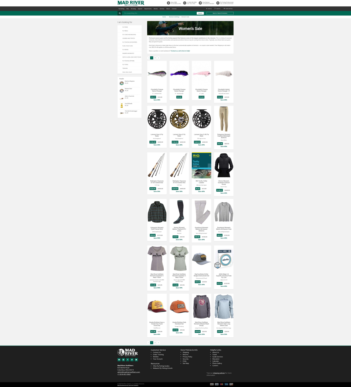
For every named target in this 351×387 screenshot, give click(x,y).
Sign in (210, 8)
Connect (174, 9)
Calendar (215, 361)
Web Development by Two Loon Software (127, 385)
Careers (215, 365)
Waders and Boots (128, 53)
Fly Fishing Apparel (128, 61)
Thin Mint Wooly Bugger (131, 111)
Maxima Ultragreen (130, 81)
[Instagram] (123, 359)
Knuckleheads (128, 103)
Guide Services (217, 357)
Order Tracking (158, 354)
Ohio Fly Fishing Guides (161, 366)
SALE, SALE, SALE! (127, 72)
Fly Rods (125, 27)
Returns (185, 354)
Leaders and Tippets (128, 38)
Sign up (218, 8)
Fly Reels (125, 31)
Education (215, 359)
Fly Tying (133, 9)
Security (185, 359)
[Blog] (136, 359)
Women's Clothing (174, 17)
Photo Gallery (217, 363)
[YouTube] (119, 359)
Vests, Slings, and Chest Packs (131, 57)
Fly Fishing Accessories (129, 42)
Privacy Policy (187, 357)
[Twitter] (132, 359)
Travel (214, 354)
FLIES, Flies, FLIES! (127, 46)
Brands (156, 9)
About (168, 9)
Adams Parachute (129, 96)
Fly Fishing (121, 9)
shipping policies (219, 373)
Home (164, 17)
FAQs (184, 361)
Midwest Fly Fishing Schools (162, 368)
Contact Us (157, 352)
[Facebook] (127, 359)
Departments (148, 9)
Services (162, 9)
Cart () (228, 8)
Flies (127, 9)
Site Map (186, 363)
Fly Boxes (125, 49)
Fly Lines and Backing (129, 34)
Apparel (140, 9)
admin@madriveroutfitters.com (128, 372)
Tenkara (125, 68)
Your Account (158, 359)
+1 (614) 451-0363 (192, 2)
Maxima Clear (128, 88)
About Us (215, 352)
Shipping (186, 352)
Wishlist (155, 357)
